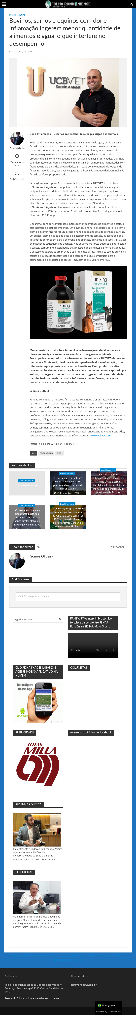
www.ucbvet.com (101, 435)
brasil (59, 452)
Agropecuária (46, 452)
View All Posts (117, 547)
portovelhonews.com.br (83, 984)
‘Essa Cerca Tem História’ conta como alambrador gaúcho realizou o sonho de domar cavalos (68, 483)
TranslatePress (114, 1011)
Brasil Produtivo (17, 14)
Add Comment (17, 179)
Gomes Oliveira (17, 148)
